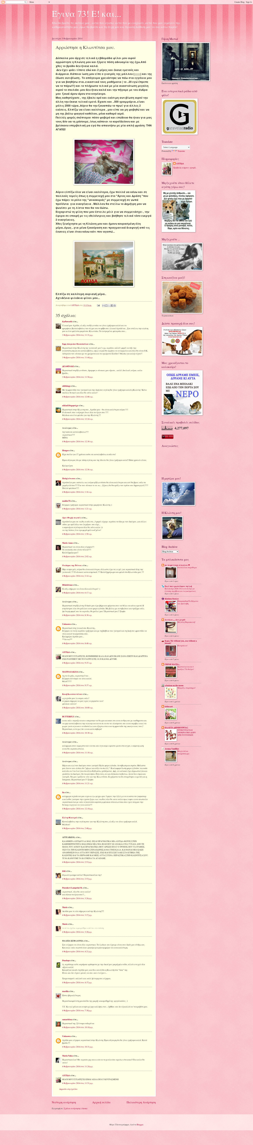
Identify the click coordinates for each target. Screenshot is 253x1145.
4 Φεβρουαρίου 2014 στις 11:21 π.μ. (77, 783)
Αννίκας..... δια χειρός (175, 619)
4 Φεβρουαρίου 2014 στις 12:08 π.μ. (77, 396)
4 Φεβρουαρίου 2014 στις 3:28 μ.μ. (77, 932)
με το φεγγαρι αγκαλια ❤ (177, 565)
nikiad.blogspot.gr (70, 405)
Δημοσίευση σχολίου (68, 1089)
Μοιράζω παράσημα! (186, 688)
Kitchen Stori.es (172, 598)
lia (63, 792)
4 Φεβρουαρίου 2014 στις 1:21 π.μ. (77, 508)
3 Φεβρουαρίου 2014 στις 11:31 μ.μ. (77, 335)
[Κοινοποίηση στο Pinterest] (114, 305)
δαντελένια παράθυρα (187, 567)
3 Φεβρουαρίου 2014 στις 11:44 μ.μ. (77, 357)
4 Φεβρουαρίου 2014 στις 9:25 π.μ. (77, 662)
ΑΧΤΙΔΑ (66, 652)
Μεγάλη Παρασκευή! (186, 622)
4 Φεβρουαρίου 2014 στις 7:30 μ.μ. (77, 1010)
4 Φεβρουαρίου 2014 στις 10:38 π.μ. (77, 732)
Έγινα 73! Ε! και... (86, 13)
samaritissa (67, 1019)
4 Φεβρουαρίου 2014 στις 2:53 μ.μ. (77, 862)
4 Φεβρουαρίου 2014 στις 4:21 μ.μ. (77, 951)
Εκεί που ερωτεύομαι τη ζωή (178, 586)
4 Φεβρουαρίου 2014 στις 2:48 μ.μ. (77, 828)
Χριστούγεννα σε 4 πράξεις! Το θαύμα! (185, 667)
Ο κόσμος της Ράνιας (72, 565)
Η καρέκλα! (182, 645)
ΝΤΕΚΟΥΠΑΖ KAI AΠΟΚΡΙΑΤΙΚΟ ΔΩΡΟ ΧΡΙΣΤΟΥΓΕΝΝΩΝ (186, 732)
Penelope (66, 960)
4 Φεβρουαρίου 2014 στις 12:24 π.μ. (77, 419)
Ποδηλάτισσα (69, 478)
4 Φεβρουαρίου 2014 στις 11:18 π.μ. (77, 752)
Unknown (66, 624)
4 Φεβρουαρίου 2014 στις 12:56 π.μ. (77, 469)
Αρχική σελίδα (101, 1102)
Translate (181, 151)
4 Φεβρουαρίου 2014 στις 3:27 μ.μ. (77, 915)
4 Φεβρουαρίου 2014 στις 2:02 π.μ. (77, 556)
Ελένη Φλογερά (69, 817)
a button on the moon (174, 685)
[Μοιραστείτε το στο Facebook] (111, 305)
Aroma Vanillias (172, 748)
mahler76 (66, 500)
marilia (65, 991)
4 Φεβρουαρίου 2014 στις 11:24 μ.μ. (77, 1066)
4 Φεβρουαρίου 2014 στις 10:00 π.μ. (77, 707)
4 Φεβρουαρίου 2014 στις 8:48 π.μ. (77, 643)
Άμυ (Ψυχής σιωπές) (71, 517)
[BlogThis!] (106, 305)
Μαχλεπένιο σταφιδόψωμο (183, 752)
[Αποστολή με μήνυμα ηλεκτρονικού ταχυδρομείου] (103, 305)
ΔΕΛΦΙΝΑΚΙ (68, 366)
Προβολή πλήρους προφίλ (184, 167)
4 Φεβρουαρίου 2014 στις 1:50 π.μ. (77, 533)
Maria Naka (67, 1055)
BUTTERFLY (68, 716)
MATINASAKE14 (70, 671)
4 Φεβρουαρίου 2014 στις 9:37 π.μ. (77, 685)
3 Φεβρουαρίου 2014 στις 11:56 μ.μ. (77, 377)
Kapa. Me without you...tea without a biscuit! (181, 642)
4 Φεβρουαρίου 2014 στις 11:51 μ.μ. (77, 1083)
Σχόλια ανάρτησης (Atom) (75, 1108)
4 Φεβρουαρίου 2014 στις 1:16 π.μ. (77, 492)
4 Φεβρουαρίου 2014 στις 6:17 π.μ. (77, 592)
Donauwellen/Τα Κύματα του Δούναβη (187, 602)
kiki (64, 871)
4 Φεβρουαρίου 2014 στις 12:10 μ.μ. (77, 808)
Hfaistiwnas (67, 584)
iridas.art (169, 706)
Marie (64, 907)
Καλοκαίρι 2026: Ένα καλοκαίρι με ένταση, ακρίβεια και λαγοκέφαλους (180, 589)
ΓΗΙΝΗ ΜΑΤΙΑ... (172, 664)
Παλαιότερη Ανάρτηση (141, 1102)
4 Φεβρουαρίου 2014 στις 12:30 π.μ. (77, 441)
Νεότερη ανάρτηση (64, 1102)
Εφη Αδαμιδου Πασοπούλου (75, 344)
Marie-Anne (67, 542)
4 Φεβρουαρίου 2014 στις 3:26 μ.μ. (77, 898)
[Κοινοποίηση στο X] (109, 305)
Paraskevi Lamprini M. (72, 887)
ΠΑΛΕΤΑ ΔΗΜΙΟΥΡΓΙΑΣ (176, 727)
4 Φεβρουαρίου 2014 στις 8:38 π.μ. (77, 615)
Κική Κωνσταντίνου (72, 694)
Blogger (140, 1124)
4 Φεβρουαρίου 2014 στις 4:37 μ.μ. (77, 982)
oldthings (66, 386)
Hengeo (65, 450)
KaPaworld (67, 321)
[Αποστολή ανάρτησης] (98, 305)
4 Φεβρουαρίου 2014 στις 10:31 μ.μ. (77, 1046)
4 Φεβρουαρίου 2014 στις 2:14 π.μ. (77, 575)
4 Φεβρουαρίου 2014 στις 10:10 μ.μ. (77, 1027)
